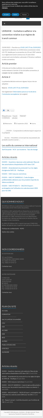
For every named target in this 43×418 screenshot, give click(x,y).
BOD (3, 337)
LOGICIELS (5, 348)
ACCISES (5, 330)
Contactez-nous (7, 266)
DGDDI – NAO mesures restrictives (14, 174)
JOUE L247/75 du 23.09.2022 (30, 47)
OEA (3, 327)
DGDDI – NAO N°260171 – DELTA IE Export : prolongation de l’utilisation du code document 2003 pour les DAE (20, 188)
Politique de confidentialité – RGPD (13, 228)
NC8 (14, 149)
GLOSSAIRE (5, 352)
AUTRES (4, 341)
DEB (3, 334)
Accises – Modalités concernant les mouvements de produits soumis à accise (21, 139)
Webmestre (8, 123)
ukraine (14, 118)
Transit (14, 116)
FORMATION (6, 314)
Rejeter (15, 14)
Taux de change (32, 149)
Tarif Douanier (7, 149)
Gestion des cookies (8, 232)
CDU (3, 323)
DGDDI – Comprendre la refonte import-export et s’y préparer (21, 132)
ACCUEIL (5, 311)
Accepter (6, 14)
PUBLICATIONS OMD (9, 345)
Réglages (24, 14)
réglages (5, 8)
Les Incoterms (21, 149)
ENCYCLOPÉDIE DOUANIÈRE (11, 319)
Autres (34, 123)
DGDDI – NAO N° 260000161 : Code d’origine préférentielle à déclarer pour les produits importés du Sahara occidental (20, 179)
